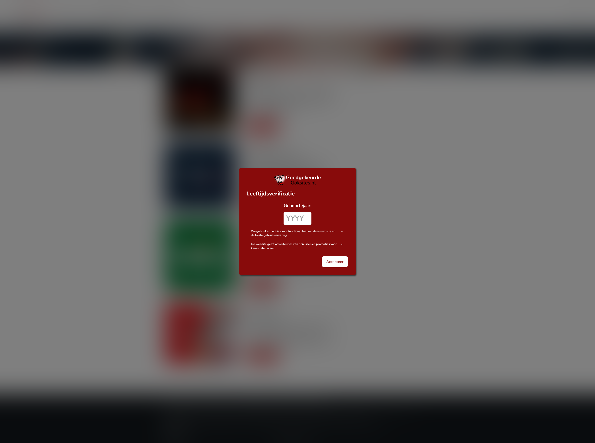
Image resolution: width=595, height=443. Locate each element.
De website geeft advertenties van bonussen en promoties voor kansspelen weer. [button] (294, 246)
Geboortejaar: (297, 206)
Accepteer (335, 261)
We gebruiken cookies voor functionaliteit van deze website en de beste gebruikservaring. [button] (293, 233)
